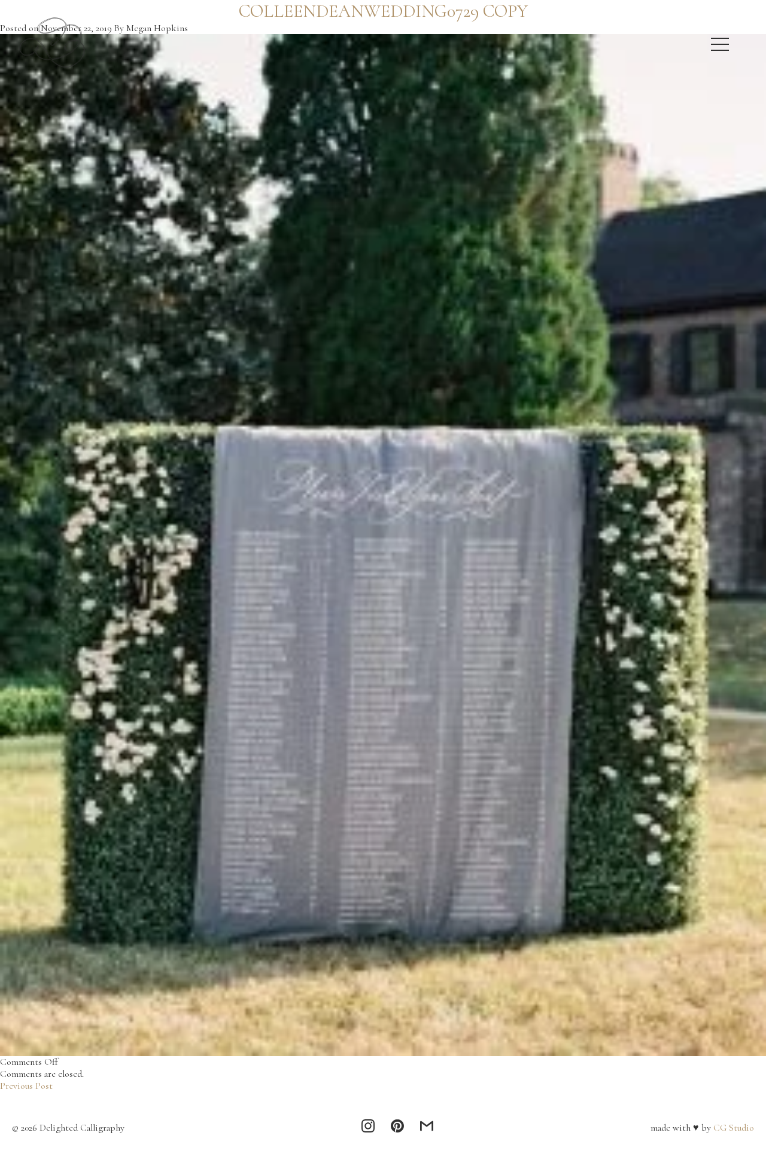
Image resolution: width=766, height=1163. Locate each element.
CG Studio (732, 1128)
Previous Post (26, 1086)
